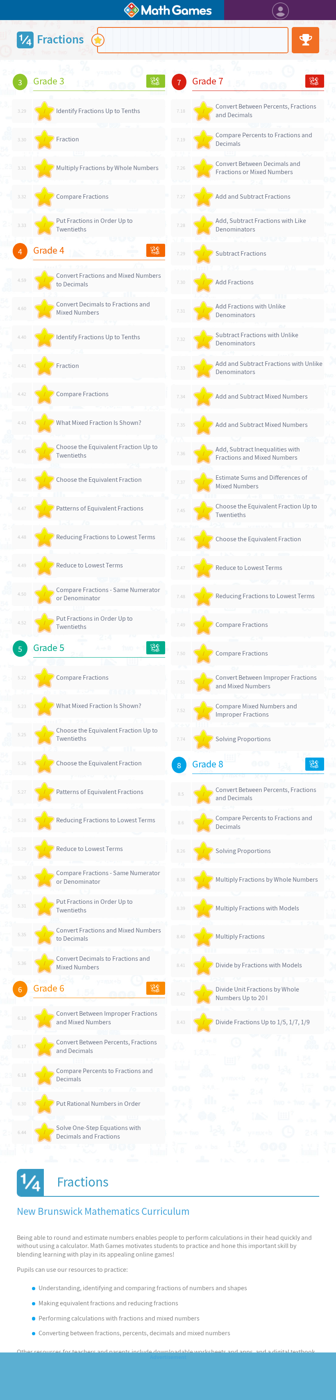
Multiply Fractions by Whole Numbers (107, 167)
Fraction (67, 139)
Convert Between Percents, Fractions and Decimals (106, 1046)
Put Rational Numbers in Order (98, 1103)
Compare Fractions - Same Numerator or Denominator (108, 594)
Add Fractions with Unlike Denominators (251, 310)
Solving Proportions (243, 739)
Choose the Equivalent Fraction (99, 479)
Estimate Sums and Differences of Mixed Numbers (261, 481)
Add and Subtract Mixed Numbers (262, 396)
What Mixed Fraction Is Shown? (98, 422)
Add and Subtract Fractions (253, 196)
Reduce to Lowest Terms (89, 565)
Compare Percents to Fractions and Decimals (104, 1075)
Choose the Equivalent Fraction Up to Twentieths (107, 451)
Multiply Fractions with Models (257, 908)
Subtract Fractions (241, 253)
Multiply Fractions (240, 936)
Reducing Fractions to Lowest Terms (105, 537)
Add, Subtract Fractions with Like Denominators (261, 225)
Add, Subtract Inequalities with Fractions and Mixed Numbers (258, 453)
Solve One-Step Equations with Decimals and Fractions (98, 1132)
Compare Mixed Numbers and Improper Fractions (256, 710)
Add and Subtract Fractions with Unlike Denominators (269, 368)
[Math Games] (168, 10)
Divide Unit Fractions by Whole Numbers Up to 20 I (257, 993)
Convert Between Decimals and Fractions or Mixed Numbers (258, 168)
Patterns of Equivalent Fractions (99, 508)
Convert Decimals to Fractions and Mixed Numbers (103, 308)
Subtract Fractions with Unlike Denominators (257, 339)
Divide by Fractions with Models (259, 965)
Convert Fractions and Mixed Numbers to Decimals (108, 279)
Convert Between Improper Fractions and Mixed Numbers (106, 1017)
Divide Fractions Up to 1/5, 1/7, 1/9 (263, 1022)
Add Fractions (235, 282)
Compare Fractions (82, 196)
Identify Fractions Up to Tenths (98, 111)
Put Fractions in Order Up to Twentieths (94, 225)
